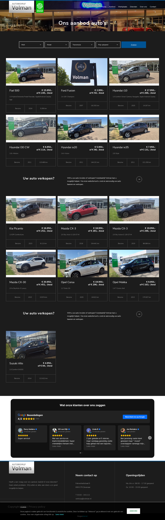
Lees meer (60, 514)
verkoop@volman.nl (83, 498)
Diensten (133, 7)
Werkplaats (122, 7)
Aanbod (112, 7)
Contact (153, 7)
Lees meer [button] (56, 446)
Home (103, 7)
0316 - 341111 (83, 495)
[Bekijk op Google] (20, 430)
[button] (15, 438)
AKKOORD (133, 511)
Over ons (143, 7)
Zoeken (134, 45)
